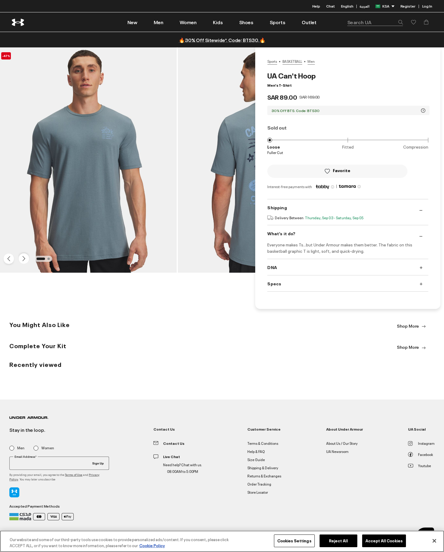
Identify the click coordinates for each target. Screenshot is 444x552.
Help (316, 5)
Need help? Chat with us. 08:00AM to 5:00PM (182, 468)
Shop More (408, 326)
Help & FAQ (256, 451)
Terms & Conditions (262, 443)
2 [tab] (50, 261)
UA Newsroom (337, 451)
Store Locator (257, 492)
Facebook (425, 454)
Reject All (338, 540)
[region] (222, 541)
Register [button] (408, 5)
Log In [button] (427, 5)
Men (311, 61)
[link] (132, 22)
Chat (330, 5)
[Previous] (7, 258)
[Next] (23, 258)
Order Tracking (259, 483)
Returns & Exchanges (264, 475)
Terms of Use (73, 475)
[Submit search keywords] (399, 22)
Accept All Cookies (384, 540)
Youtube (424, 465)
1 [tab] (40, 261)
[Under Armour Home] (18, 22)
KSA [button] (386, 5)
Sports (272, 61)
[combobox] (375, 22)
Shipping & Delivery (262, 467)
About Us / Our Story (342, 443)
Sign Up (98, 463)
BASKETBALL (292, 61)
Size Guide (256, 459)
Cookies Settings (294, 540)
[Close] (434, 540)
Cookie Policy (152, 545)
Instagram (426, 443)
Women (47, 448)
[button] (159, 22)
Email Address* (25, 456)
